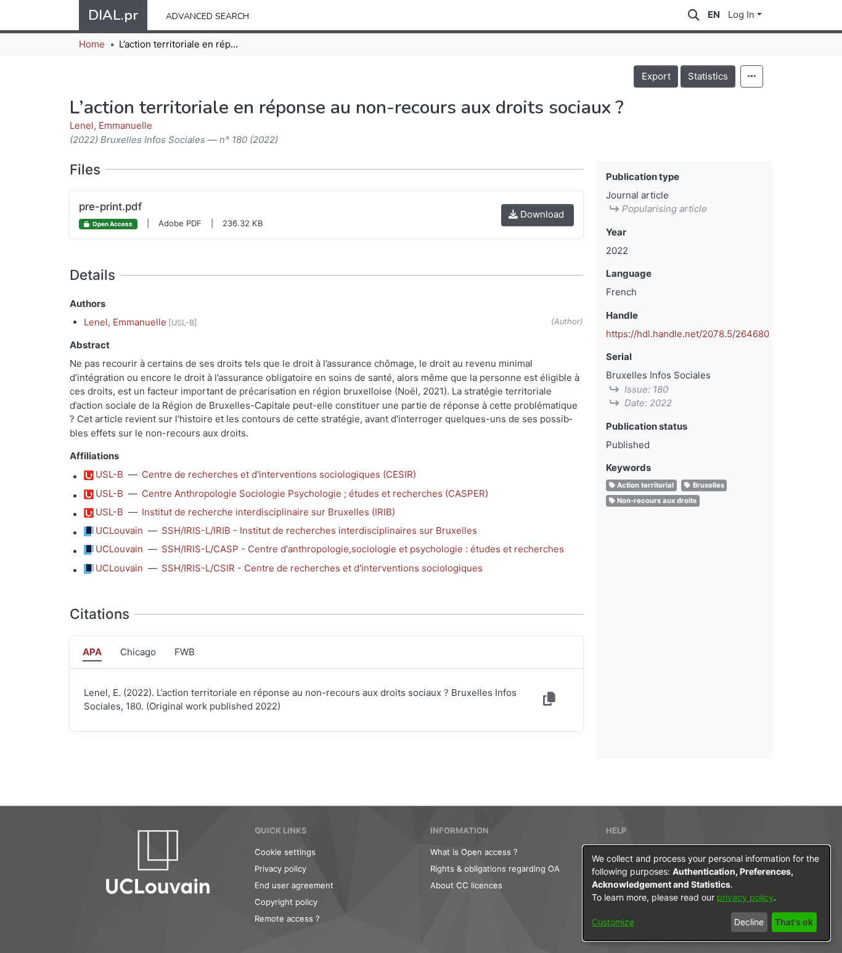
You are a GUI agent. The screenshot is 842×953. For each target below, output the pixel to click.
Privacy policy (280, 868)
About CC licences (466, 885)
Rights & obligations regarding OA (495, 868)
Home (92, 44)
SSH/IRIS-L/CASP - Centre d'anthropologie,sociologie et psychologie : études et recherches (362, 549)
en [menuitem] (714, 14)
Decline (749, 922)
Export (656, 76)
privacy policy (745, 897)
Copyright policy (286, 902)
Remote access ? (287, 918)
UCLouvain (119, 530)
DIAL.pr (113, 15)
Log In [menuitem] (741, 14)
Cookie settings (285, 852)
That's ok (794, 922)
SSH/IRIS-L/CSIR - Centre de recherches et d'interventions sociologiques (322, 568)
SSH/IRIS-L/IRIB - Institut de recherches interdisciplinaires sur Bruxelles (319, 530)
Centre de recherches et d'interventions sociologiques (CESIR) (279, 474)
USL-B (109, 474)
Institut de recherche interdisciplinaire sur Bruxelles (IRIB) (268, 512)
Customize (613, 922)
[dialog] (706, 893)
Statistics (708, 76)
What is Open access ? (474, 852)
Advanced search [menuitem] (207, 15)
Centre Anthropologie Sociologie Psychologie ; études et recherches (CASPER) (315, 493)
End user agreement (294, 885)
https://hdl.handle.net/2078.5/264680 (687, 334)
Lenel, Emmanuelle (111, 125)
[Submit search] (694, 15)
